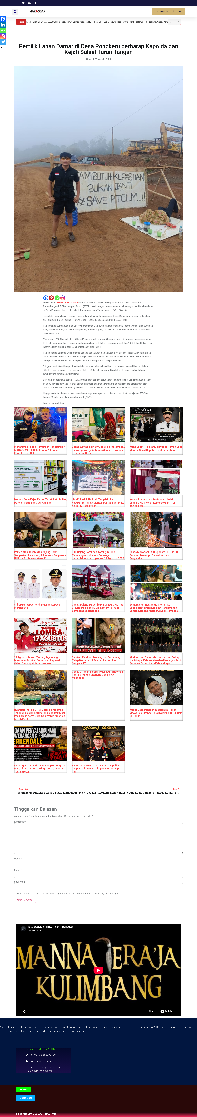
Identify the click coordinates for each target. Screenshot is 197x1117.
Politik (107, 11)
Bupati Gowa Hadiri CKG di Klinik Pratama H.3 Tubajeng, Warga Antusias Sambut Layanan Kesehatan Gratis (98, 450)
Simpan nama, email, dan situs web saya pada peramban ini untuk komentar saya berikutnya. (67, 893)
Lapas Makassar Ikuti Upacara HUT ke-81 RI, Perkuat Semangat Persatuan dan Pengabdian (156, 555)
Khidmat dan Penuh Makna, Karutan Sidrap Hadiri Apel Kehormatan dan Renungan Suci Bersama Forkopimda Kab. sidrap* (155, 660)
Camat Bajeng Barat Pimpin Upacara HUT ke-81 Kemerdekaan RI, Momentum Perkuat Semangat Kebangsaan (98, 607)
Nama (18, 858)
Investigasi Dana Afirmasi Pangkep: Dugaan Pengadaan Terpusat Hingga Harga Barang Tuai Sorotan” (39, 768)
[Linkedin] (3, 25)
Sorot (89, 59)
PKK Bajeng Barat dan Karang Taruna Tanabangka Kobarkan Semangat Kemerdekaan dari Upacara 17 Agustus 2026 (98, 555)
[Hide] (1, 48)
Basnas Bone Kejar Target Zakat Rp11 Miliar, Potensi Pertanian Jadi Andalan (40, 501)
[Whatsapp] (57, 297)
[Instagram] (62, 297)
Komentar (20, 822)
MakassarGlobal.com (67, 302)
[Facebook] (45, 297)
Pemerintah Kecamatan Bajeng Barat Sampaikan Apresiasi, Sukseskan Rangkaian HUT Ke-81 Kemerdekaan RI (40, 555)
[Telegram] (3, 42)
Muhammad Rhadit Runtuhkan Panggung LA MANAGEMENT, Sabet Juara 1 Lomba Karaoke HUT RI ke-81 (39, 450)
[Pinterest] (51, 297)
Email (18, 870)
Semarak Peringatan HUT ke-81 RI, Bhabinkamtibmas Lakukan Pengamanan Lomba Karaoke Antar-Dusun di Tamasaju (154, 607)
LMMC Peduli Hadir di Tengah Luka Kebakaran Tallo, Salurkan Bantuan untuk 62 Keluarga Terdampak (98, 502)
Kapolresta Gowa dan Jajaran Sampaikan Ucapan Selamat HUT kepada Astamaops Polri (96, 768)
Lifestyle (122, 11)
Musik (138, 11)
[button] (15, 12)
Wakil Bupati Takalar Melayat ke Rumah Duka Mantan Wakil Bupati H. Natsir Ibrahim (156, 448)
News (60, 11)
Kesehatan (91, 11)
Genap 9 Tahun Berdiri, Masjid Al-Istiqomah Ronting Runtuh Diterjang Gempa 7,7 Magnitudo (97, 674)
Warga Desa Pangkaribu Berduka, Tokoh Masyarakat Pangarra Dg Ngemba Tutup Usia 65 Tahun (156, 712)
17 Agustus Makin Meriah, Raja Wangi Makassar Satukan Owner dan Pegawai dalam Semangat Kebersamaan (37, 660)
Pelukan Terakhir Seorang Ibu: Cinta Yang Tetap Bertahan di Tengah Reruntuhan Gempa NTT (96, 660)
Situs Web (19, 882)
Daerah (74, 11)
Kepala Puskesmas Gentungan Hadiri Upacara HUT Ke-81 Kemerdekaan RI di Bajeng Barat (152, 502)
